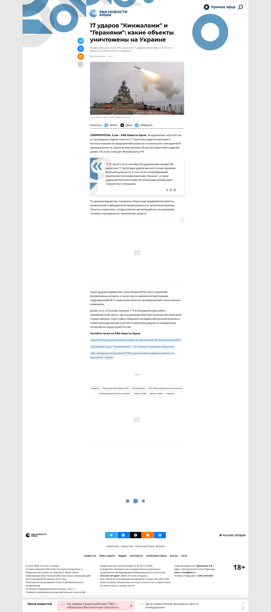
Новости (95, 388)
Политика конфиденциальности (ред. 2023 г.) (50, 589)
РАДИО (122, 556)
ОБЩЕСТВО (127, 546)
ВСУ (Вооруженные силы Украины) (165, 388)
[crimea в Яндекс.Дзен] (135, 535)
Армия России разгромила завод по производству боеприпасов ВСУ (136, 340)
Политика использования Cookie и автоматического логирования (55, 584)
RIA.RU (174, 556)
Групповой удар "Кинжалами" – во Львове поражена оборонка (132, 347)
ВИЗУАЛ (160, 546)
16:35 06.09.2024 (97, 56)
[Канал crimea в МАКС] (160, 535)
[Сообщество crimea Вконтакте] (123, 535)
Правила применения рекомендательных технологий (55, 592)
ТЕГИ (184, 556)
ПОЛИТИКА (112, 546)
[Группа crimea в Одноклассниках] (148, 535)
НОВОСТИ (90, 556)
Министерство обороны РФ (116, 388)
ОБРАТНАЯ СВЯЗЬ (156, 556)
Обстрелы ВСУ (139, 388)
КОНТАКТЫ (136, 556)
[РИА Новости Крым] (108, 13)
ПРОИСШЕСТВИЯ (144, 546)
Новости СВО (140, 393)
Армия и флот (156, 393)
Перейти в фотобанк (123, 117)
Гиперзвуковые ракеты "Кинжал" (114, 393)
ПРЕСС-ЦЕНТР (107, 556)
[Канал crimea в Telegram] (111, 535)
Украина (170, 393)
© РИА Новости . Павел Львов (101, 117)
